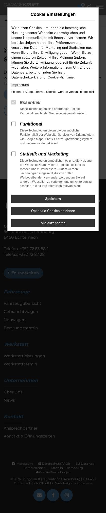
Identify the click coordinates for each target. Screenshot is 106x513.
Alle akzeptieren (53, 223)
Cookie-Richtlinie (61, 77)
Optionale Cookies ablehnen (53, 211)
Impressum (20, 85)
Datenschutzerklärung (28, 77)
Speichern (53, 199)
